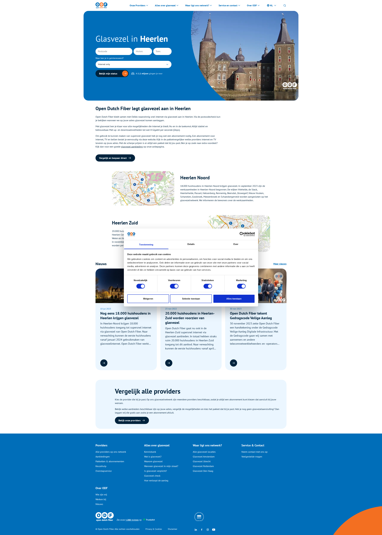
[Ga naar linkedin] (196, 529)
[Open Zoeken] (284, 5)
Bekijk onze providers (129, 420)
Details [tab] (191, 244)
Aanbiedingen (103, 456)
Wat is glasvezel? (152, 456)
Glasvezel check (152, 475)
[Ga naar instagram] (208, 529)
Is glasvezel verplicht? (155, 470)
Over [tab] (235, 244)
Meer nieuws (279, 263)
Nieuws (99, 504)
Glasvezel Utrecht (202, 461)
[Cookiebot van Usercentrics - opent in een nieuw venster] (242, 234)
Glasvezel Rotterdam (203, 466)
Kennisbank (150, 451)
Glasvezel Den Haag (203, 470)
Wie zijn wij (101, 494)
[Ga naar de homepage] (101, 5)
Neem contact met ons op (254, 451)
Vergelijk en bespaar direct (113, 157)
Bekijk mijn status (108, 73)
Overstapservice (104, 470)
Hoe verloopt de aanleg (156, 480)
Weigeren (148, 298)
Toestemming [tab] (146, 244)
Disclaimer (172, 529)
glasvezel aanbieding (132, 146)
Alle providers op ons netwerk (111, 451)
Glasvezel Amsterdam (204, 456)
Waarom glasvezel (153, 461)
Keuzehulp (101, 466)
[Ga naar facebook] (202, 529)
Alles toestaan (233, 298)
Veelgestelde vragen (251, 456)
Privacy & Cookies (153, 529)
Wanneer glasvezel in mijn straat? (161, 466)
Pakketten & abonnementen (110, 461)
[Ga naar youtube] (213, 529)
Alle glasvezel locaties (204, 451)
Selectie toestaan (191, 298)
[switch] (174, 286)
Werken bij (101, 499)
